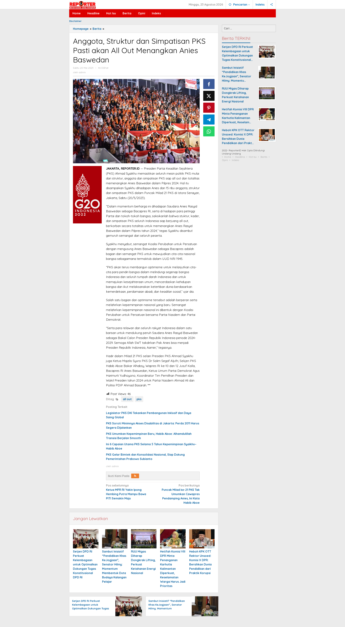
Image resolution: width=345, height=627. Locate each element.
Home (227, 156)
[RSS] (135, 476)
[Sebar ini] (209, 84)
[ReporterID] (82, 4)
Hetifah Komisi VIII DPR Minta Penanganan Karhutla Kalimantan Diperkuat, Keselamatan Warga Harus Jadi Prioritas (172, 569)
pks (139, 399)
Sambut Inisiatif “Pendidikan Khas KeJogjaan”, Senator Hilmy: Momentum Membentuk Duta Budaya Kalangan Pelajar (166, 608)
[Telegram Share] (209, 119)
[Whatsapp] (209, 131)
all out (127, 399)
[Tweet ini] (209, 96)
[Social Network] (271, 4)
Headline (240, 156)
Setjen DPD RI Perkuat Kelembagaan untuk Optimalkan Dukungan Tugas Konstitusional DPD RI (85, 564)
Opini (225, 160)
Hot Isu (253, 156)
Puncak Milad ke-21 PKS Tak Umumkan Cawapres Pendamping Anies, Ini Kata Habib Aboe (181, 494)
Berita (264, 156)
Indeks (235, 160)
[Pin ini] (209, 108)
